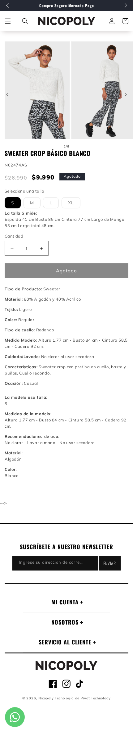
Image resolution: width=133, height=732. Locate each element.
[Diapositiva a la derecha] (125, 94)
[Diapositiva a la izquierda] (7, 94)
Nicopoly (46, 698)
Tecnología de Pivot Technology (83, 698)
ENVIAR (109, 563)
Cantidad (14, 236)
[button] (25, 21)
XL (74, 204)
